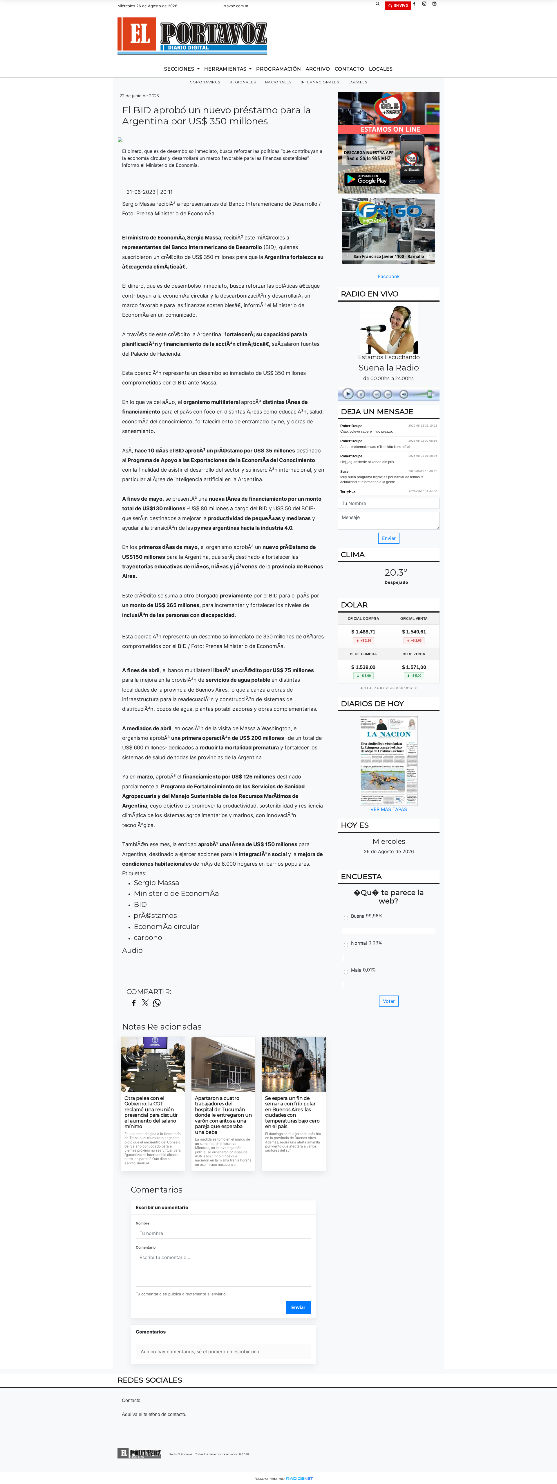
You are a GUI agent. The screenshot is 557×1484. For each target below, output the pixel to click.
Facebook (389, 276)
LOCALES (381, 69)
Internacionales (320, 82)
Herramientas (226, 69)
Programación (278, 69)
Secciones (180, 69)
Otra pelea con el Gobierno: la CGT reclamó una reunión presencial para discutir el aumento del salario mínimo (151, 1112)
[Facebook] (416, 6)
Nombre (142, 1223)
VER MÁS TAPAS (388, 809)
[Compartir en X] (145, 1003)
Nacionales (278, 82)
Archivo (318, 69)
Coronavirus (205, 82)
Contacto (349, 69)
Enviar (298, 1307)
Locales (357, 82)
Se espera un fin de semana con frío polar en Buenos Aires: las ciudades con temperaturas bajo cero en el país (292, 1112)
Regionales (242, 82)
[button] (380, 6)
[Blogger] (437, 6)
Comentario (145, 1247)
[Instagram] (426, 6)
